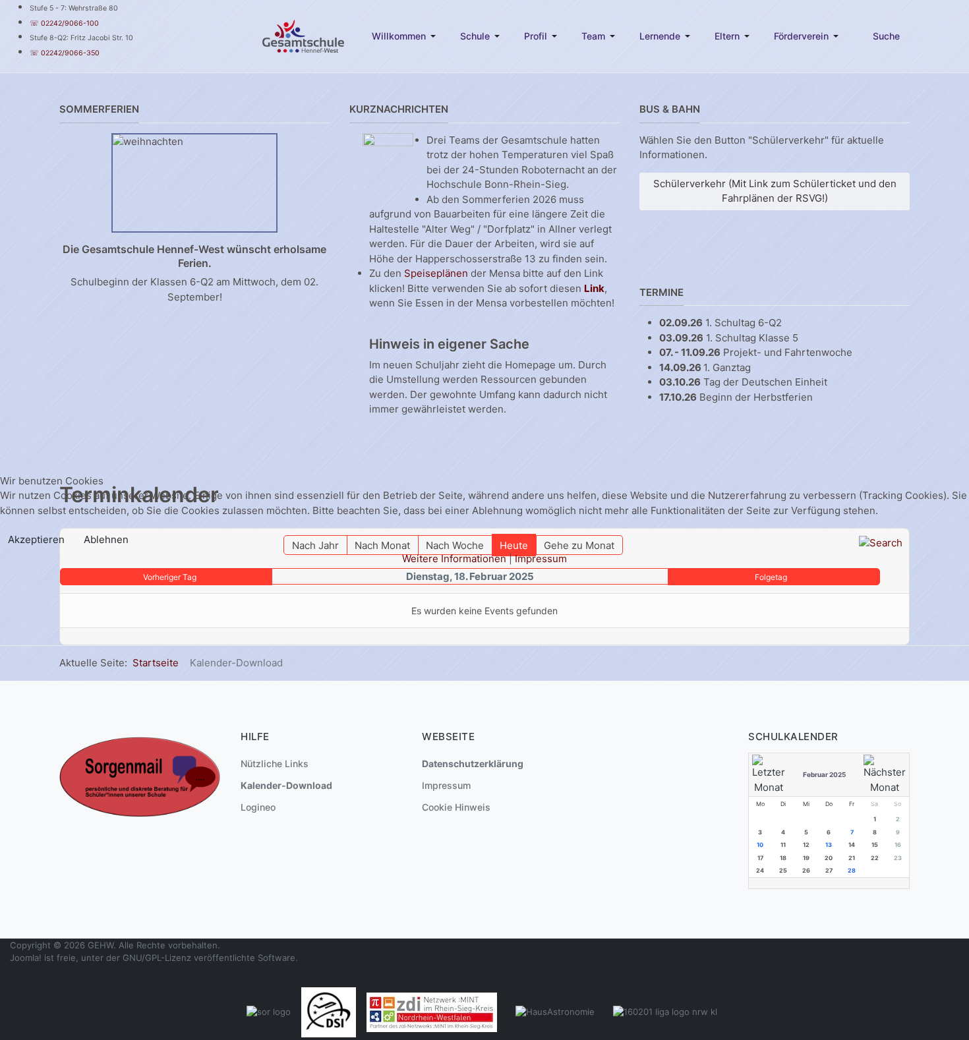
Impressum (541, 558)
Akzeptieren (36, 539)
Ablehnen (106, 539)
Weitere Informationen (454, 558)
